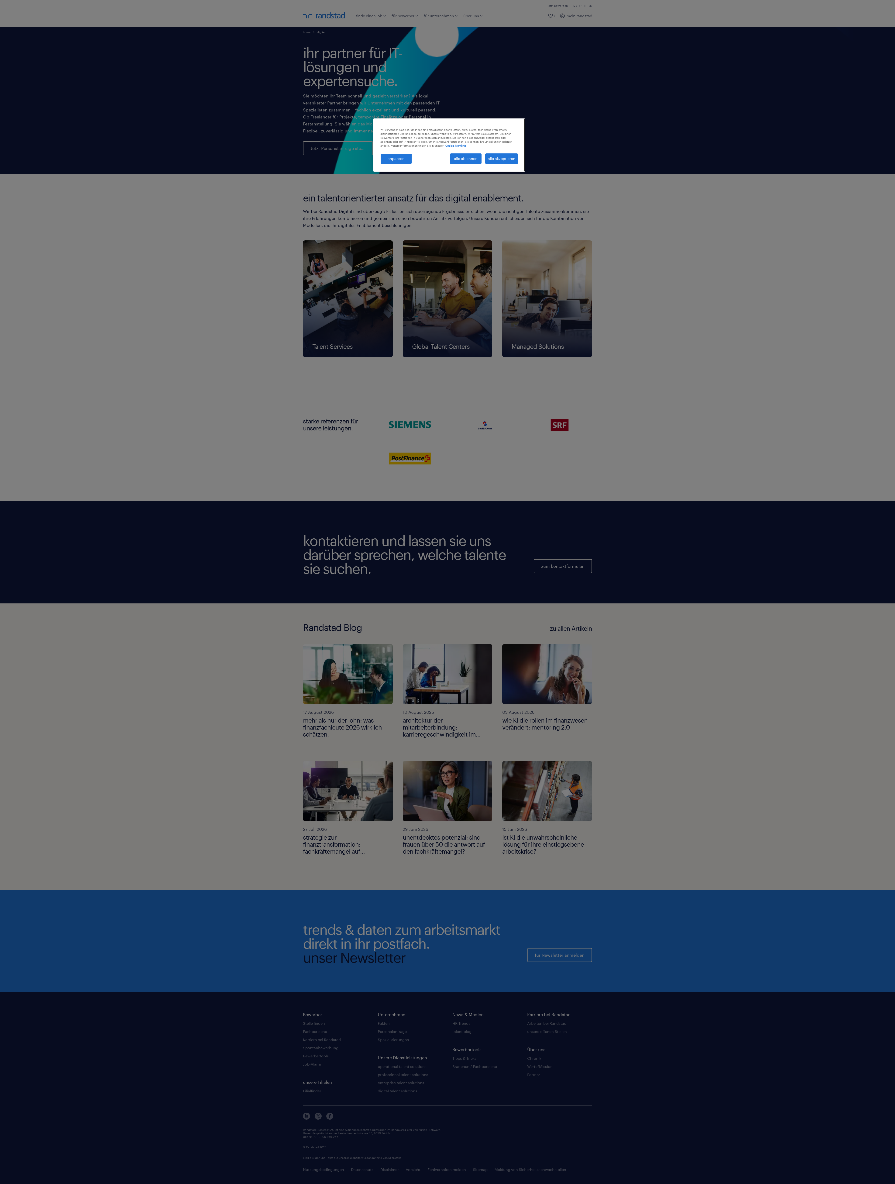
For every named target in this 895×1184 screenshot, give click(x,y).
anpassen (396, 158)
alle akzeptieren (501, 158)
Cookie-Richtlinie (455, 145)
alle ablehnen (466, 158)
